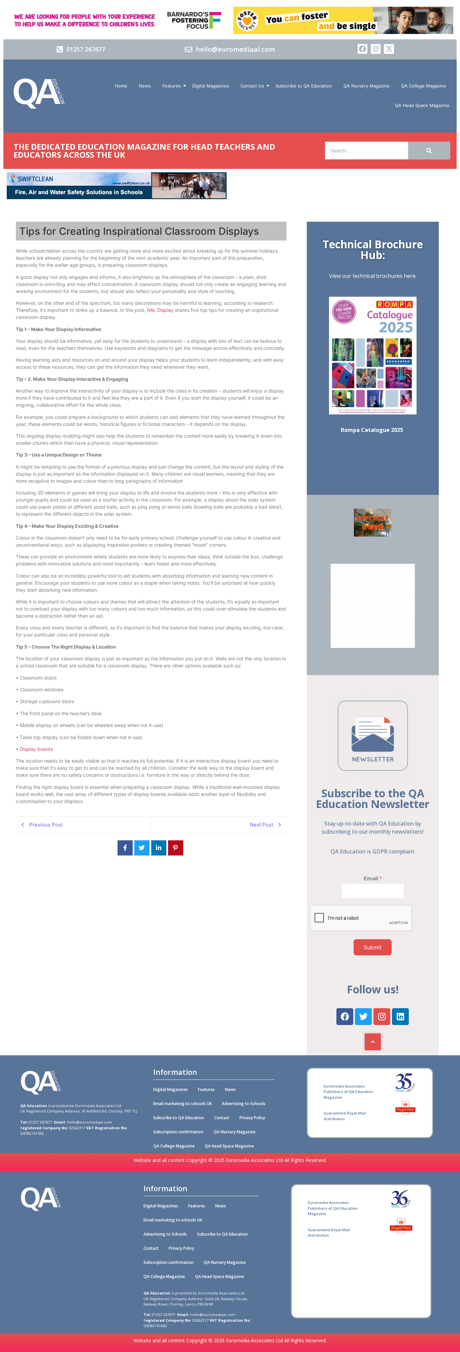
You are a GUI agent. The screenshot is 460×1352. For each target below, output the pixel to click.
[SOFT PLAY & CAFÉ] (372, 534)
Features (171, 85)
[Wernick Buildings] (373, 646)
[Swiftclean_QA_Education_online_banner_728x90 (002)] (117, 197)
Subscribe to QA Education (303, 85)
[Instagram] (376, 49)
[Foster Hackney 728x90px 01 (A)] (343, 32)
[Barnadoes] (117, 20)
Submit (373, 947)
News (145, 85)
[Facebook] (362, 49)
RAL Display (160, 310)
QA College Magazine (423, 85)
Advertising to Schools (243, 1103)
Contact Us (252, 85)
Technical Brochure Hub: (373, 249)
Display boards (36, 749)
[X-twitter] (389, 49)
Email (373, 878)
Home (121, 85)
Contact (221, 1118)
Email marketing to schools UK (182, 1103)
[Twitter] (363, 1016)
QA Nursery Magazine (366, 85)
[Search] (429, 150)
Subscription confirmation (178, 1132)
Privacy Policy (252, 1118)
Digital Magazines (210, 85)
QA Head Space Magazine (422, 105)
